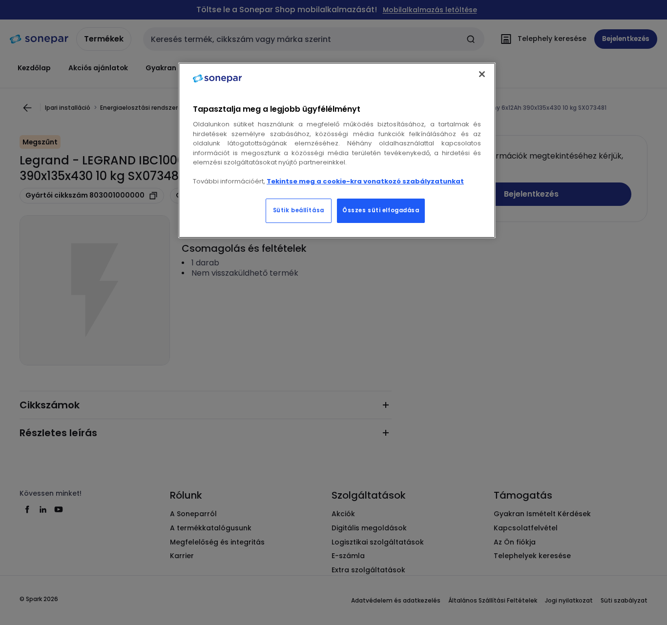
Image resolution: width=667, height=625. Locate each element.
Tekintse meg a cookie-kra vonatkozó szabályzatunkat (365, 181)
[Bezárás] (482, 74)
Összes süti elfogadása (380, 210)
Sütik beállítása (298, 210)
